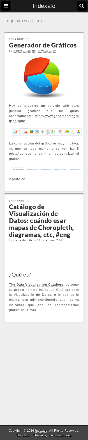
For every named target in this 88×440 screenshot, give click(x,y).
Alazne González (23, 240)
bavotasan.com (60, 435)
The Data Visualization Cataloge (36, 284)
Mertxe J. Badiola (24, 50)
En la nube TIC (19, 39)
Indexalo (44, 5)
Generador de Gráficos (43, 45)
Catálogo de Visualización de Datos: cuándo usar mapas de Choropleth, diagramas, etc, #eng (41, 220)
